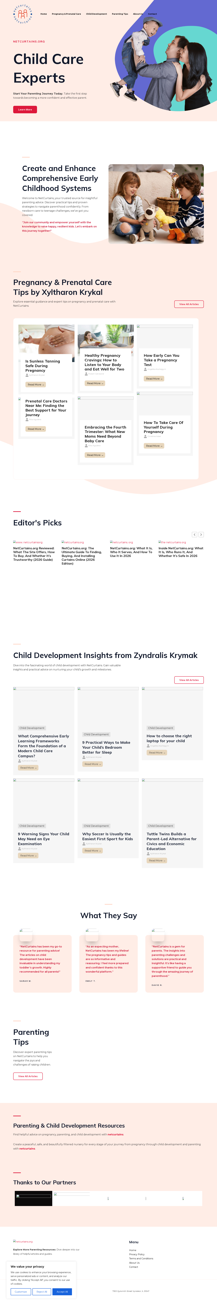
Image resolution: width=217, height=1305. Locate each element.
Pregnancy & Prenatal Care (66, 14)
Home (44, 14)
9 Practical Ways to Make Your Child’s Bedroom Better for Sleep (106, 747)
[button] (201, 534)
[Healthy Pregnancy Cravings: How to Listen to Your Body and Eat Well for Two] (106, 340)
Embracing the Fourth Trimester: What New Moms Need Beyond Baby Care (105, 434)
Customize (21, 1291)
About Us (138, 14)
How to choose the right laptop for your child (169, 738)
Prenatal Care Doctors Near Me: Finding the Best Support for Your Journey (46, 408)
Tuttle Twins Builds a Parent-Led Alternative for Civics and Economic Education (172, 841)
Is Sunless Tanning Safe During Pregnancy (42, 366)
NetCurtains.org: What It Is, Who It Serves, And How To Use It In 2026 (83, 552)
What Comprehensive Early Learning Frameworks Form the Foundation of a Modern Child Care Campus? (43, 746)
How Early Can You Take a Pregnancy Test (161, 360)
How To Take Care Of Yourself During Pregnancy (163, 427)
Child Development (96, 14)
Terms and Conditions (141, 1258)
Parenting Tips (120, 14)
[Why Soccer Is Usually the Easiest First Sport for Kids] (108, 798)
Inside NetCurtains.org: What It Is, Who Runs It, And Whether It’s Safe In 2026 (132, 552)
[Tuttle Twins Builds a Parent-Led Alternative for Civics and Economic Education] (172, 798)
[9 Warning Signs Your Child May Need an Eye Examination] (43, 798)
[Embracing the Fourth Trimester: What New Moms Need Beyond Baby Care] (106, 411)
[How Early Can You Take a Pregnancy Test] (165, 340)
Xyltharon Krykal (37, 375)
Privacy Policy (137, 1254)
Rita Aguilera (94, 445)
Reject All (42, 1291)
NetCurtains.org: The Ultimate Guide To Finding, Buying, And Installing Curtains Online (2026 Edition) (33, 555)
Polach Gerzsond (96, 374)
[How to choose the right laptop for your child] (172, 703)
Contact (152, 14)
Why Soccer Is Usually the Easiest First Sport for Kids (107, 836)
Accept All (62, 1291)
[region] (41, 1280)
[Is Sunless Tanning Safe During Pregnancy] (46, 343)
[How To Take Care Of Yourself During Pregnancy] (165, 407)
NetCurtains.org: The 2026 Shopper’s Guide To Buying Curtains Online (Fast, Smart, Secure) (181, 554)
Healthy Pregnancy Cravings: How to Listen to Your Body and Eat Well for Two (104, 362)
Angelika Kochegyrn (156, 369)
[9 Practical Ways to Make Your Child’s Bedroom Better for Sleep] (108, 707)
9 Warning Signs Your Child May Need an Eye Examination (43, 838)
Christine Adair (154, 436)
